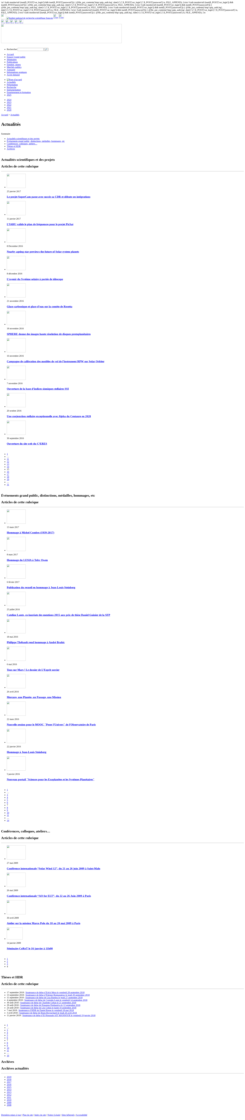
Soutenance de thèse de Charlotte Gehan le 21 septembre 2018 (48, 1002)
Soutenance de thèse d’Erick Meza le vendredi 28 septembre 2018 (55, 992)
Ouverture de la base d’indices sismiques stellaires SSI (38, 388)
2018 (9, 1079)
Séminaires (12, 59)
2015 (9, 1087)
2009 (9, 1102)
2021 (9, 107)
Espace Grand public (16, 57)
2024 (9, 100)
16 (8, 472)
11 (8, 459)
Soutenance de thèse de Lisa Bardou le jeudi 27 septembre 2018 (54, 997)
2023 (9, 102)
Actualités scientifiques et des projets (23, 138)
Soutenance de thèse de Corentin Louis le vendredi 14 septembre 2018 (55, 1000)
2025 (9, 95)
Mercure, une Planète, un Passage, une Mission (34, 697)
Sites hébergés (68, 1115)
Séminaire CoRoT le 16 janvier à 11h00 (30, 948)
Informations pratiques (17, 72)
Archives (11, 149)
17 (8, 474)
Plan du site (28, 1115)
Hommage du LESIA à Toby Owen (27, 560)
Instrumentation (14, 90)
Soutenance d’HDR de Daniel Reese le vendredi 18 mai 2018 (46, 1010)
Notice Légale (53, 1115)
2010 (9, 1100)
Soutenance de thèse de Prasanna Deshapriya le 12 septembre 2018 (50, 1005)
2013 (9, 1092)
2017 (9, 1082)
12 (8, 461)
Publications (12, 62)
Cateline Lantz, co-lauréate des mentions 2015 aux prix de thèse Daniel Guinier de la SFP (58, 614)
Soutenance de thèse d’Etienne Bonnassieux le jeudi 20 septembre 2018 (58, 995)
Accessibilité (81, 1115)
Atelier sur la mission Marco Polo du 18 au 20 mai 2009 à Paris (43, 923)
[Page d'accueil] (14, 79)
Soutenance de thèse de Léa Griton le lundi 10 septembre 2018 (48, 1008)
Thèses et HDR (14, 146)
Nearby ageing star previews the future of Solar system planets (43, 251)
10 (8, 813)
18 (8, 477)
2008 (9, 1105)
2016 (9, 1084)
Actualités (11, 82)
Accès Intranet (13, 75)
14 (8, 467)
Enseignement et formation (19, 92)
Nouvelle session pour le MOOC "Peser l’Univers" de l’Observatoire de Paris (51, 724)
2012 (9, 1095)
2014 (9, 1090)
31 (8, 484)
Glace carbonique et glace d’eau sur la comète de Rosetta (39, 306)
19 (8, 479)
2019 (9, 1077)
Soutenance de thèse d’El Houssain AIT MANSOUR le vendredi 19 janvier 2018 (58, 1015)
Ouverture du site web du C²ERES (27, 443)
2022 (9, 105)
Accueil (10, 54)
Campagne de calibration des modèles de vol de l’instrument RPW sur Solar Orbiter (55, 361)
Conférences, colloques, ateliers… (22, 144)
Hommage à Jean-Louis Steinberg (26, 752)
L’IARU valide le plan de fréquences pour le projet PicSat (40, 224)
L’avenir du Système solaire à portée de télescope (35, 279)
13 (8, 464)
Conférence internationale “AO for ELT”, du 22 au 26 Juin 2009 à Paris (49, 895)
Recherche (11, 87)
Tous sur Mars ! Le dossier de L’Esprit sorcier (33, 669)
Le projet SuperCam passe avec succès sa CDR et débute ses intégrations (48, 196)
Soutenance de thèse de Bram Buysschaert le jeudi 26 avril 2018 (48, 1013)
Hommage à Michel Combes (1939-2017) (30, 532)
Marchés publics (14, 67)
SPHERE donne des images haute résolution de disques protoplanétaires (49, 334)
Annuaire (11, 69)
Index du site (40, 1115)
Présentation (12, 85)
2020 (9, 110)
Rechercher (12, 49)
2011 (9, 1097)
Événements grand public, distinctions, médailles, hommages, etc (36, 141)
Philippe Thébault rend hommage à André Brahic (36, 642)
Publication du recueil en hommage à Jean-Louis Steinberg (41, 587)
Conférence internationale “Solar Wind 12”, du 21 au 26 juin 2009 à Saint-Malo (53, 868)
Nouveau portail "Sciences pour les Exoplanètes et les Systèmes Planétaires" (50, 779)
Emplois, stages (14, 64)
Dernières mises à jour (11, 1115)
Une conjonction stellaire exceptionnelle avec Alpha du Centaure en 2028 (49, 416)
